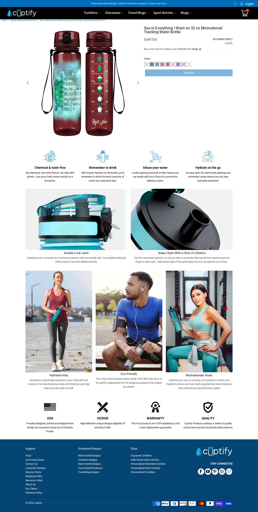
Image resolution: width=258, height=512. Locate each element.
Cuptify (229, 43)
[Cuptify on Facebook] (201, 471)
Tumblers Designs (87, 459)
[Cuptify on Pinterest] (215, 471)
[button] (92, 13)
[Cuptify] (22, 13)
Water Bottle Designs (89, 455)
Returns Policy (33, 472)
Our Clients (31, 488)
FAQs (28, 455)
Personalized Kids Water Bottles (148, 463)
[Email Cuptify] (229, 471)
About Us (30, 484)
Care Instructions (34, 459)
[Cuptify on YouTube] (208, 471)
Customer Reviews (35, 468)
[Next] (138, 83)
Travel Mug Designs (88, 472)
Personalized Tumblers (143, 472)
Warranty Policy (34, 480)
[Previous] (28, 83)
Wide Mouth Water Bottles (145, 459)
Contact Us (31, 463)
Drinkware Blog (33, 492)
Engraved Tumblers (141, 455)
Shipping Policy (33, 476)
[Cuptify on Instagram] (222, 471)
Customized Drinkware (90, 468)
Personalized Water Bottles (145, 468)
